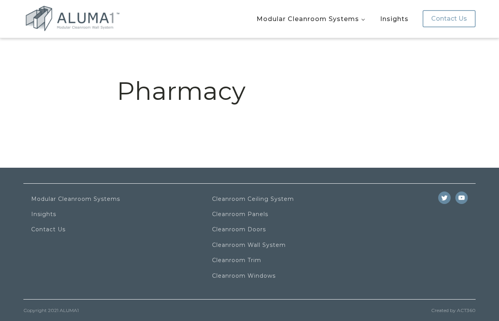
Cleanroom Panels (240, 214)
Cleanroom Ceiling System (253, 199)
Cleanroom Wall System (249, 245)
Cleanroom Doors (239, 229)
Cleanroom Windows (244, 276)
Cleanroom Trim (236, 260)
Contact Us (449, 18)
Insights (394, 19)
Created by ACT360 (453, 310)
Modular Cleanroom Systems (308, 19)
